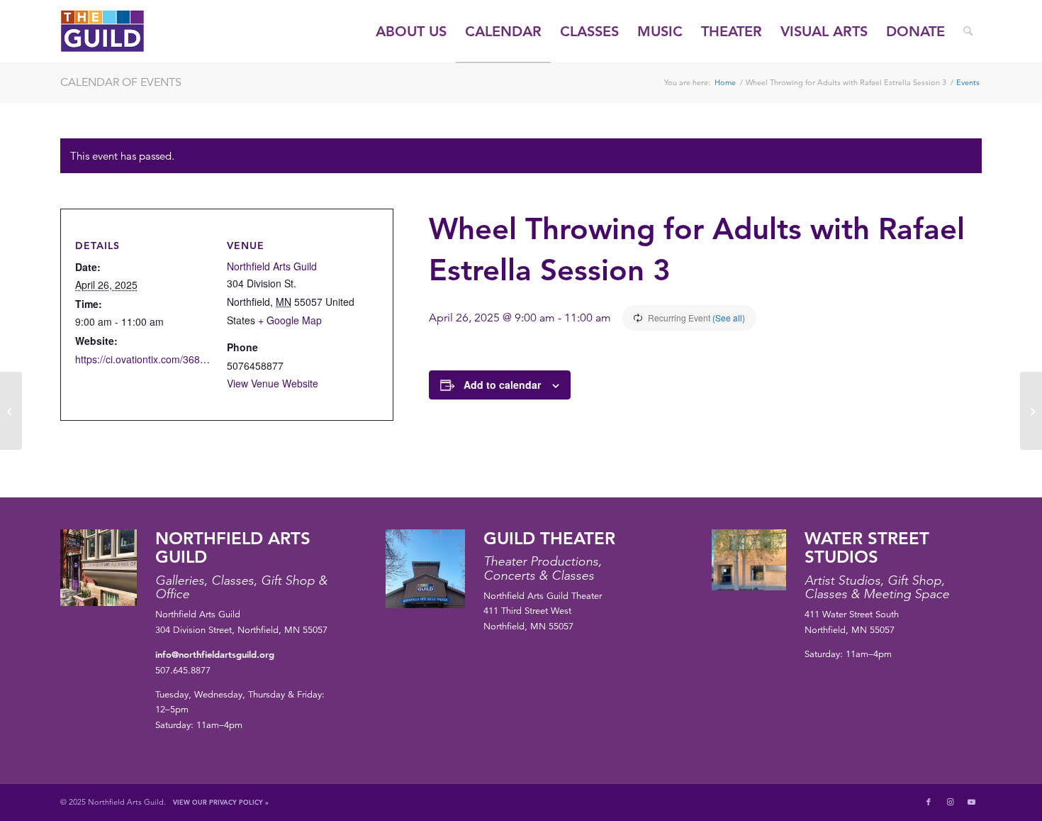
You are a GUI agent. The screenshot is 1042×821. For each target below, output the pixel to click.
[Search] (968, 31)
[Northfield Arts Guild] (128, 31)
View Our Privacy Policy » (221, 802)
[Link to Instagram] (949, 801)
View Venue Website (272, 383)
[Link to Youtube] (971, 801)
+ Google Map (290, 320)
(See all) (728, 318)
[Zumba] (11, 411)
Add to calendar (502, 385)
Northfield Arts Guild (272, 266)
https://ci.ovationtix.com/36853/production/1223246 (189, 359)
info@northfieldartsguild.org (214, 654)
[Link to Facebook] (928, 801)
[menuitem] (411, 31)
